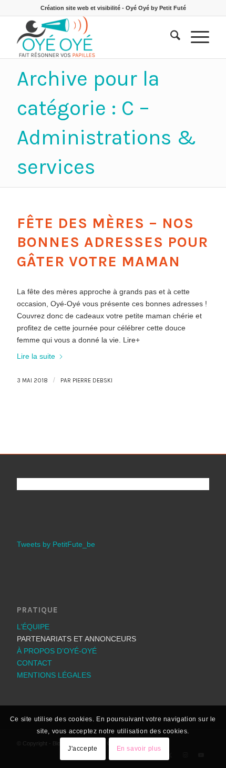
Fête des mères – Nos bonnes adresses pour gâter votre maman (112, 242)
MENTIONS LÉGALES (54, 675)
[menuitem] (170, 37)
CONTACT (34, 663)
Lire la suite (36, 356)
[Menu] (194, 37)
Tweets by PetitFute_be (56, 544)
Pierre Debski (92, 380)
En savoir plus (139, 748)
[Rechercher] (170, 37)
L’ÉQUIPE (33, 626)
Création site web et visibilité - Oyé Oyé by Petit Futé (113, 8)
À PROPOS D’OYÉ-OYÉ (57, 651)
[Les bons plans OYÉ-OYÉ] (93, 37)
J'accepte (82, 748)
